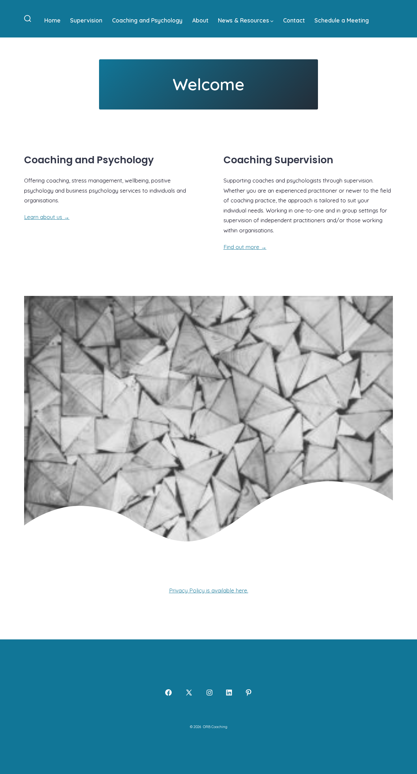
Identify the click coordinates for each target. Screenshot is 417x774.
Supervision (86, 20)
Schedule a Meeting (341, 20)
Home (52, 20)
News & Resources (243, 20)
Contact (294, 20)
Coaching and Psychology (147, 20)
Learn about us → (46, 216)
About (200, 20)
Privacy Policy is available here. (208, 590)
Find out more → (244, 246)
